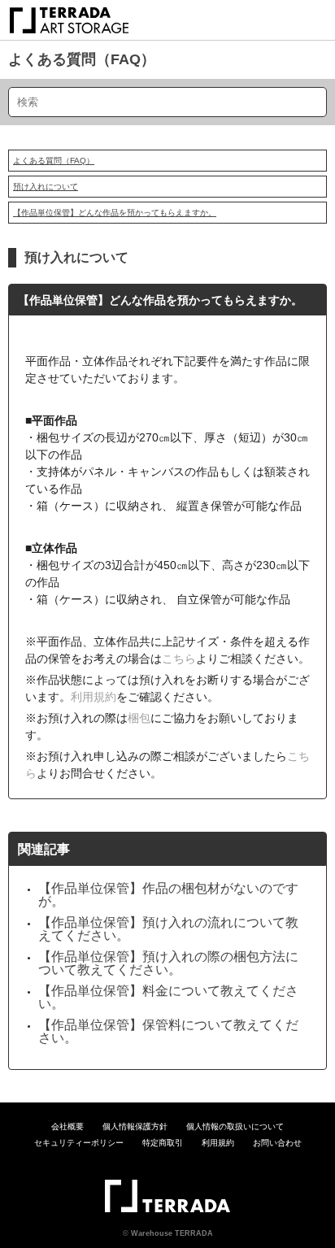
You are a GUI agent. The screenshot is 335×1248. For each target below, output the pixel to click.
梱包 (139, 717)
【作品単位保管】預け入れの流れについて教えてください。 (168, 928)
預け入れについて (45, 186)
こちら (179, 658)
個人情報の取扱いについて (235, 1126)
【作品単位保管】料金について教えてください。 (168, 997)
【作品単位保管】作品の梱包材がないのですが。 (168, 894)
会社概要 (67, 1126)
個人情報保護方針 (135, 1126)
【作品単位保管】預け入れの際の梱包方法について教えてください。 (168, 963)
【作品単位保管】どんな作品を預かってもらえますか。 (114, 212)
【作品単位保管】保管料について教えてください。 (168, 1031)
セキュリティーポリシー (79, 1142)
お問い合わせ (277, 1142)
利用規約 (93, 696)
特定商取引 (162, 1142)
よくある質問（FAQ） (81, 59)
